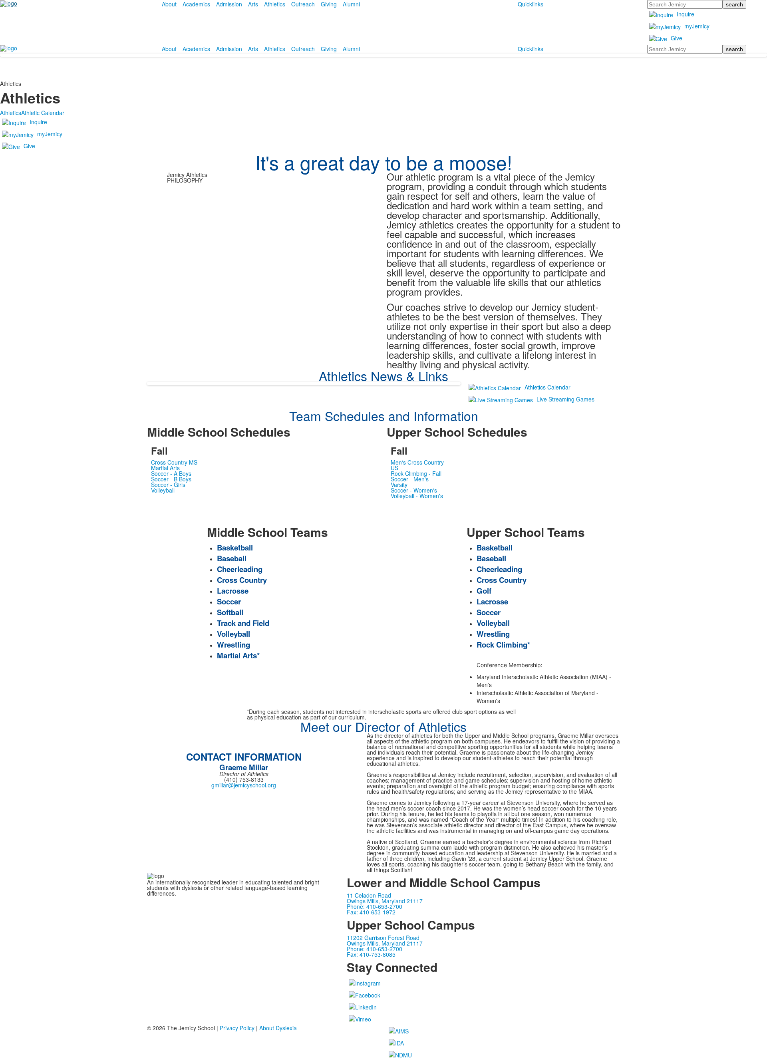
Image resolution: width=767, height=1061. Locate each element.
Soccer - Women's (414, 490)
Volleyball (163, 490)
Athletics (274, 4)
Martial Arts (165, 468)
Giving (329, 4)
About (169, 4)
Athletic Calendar (42, 113)
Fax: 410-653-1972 (371, 912)
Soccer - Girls (168, 484)
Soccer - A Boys (171, 473)
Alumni (351, 4)
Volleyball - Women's (417, 496)
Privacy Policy (237, 1028)
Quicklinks (530, 4)
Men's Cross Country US (417, 465)
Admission (229, 4)
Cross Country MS (174, 462)
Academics (196, 4)
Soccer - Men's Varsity (410, 481)
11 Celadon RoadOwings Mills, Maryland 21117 (385, 898)
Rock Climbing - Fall (416, 473)
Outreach (303, 4)
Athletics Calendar (547, 387)
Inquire (685, 14)
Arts (253, 4)
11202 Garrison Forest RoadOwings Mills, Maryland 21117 (385, 940)
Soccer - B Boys (171, 479)
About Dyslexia (278, 1028)
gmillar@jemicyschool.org (243, 785)
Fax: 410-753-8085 (371, 954)
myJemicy (696, 26)
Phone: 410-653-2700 (374, 906)
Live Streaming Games (565, 399)
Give (676, 38)
